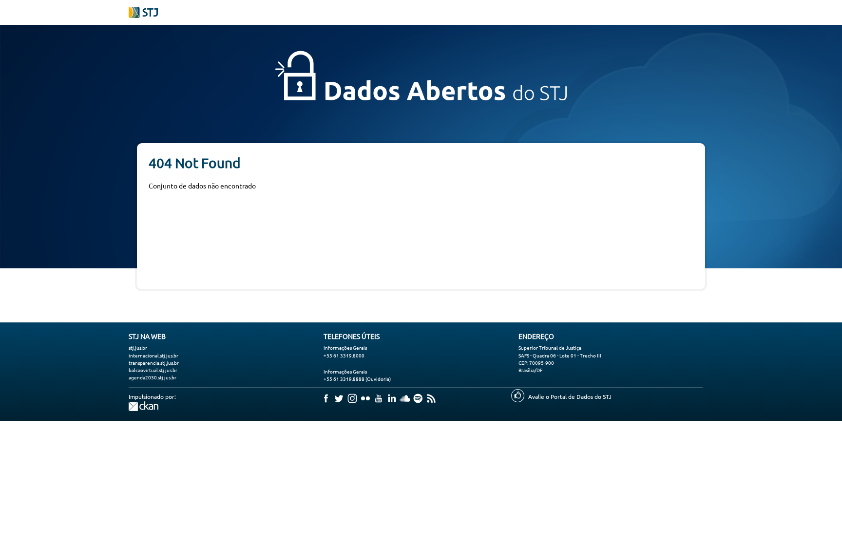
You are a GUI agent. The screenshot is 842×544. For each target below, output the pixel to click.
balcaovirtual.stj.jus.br (153, 370)
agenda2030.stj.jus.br (152, 377)
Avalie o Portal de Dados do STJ (570, 396)
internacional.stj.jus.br (153, 355)
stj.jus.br (138, 347)
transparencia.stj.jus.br (154, 362)
